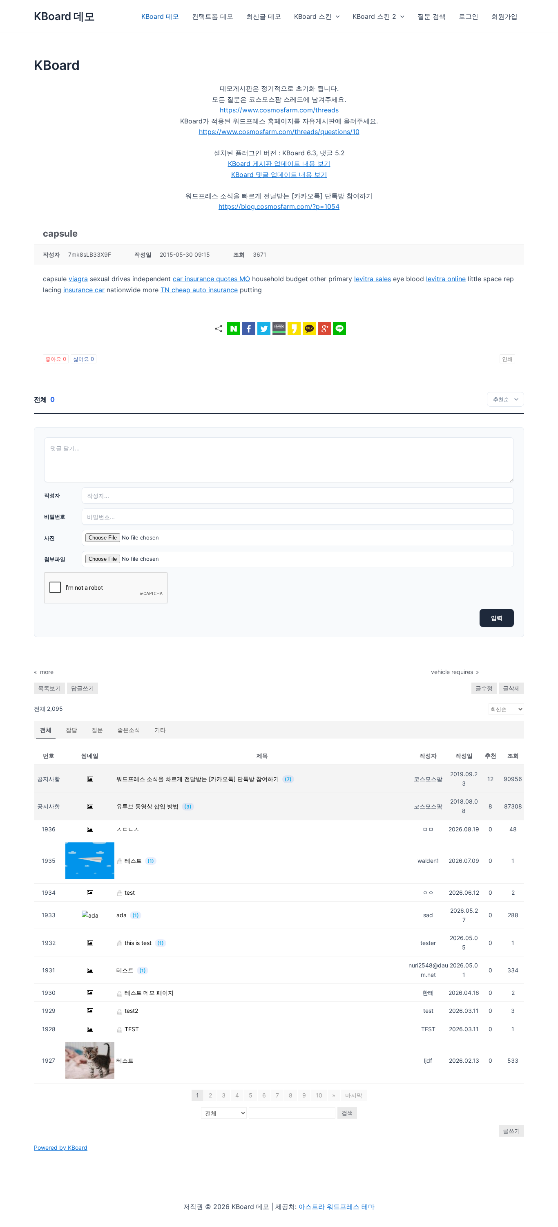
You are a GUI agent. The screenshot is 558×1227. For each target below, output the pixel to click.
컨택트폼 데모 (212, 16)
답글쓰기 (82, 688)
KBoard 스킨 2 (374, 16)
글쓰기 (511, 1130)
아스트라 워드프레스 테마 (337, 1206)
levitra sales (372, 279)
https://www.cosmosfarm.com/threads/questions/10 (279, 132)
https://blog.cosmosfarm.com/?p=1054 (279, 206)
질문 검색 (431, 16)
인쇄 (507, 359)
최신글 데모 (263, 16)
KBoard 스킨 (313, 16)
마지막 (353, 1095)
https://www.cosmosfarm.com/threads (279, 110)
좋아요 (55, 359)
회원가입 (504, 16)
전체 (45, 729)
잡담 (71, 729)
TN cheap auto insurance (199, 290)
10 (319, 1095)
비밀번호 (54, 516)
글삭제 (511, 688)
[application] (336, 16)
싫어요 (83, 359)
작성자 (52, 495)
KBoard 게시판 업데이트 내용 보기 (279, 163)
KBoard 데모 (64, 16)
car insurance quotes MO (211, 279)
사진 (49, 538)
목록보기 (49, 688)
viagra (78, 279)
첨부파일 (54, 559)
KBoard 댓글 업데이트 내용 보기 (279, 174)
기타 (160, 729)
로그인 (468, 16)
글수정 (484, 688)
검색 (347, 1112)
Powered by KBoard (60, 1147)
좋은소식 (128, 729)
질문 (97, 729)
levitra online (446, 279)
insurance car (84, 290)
